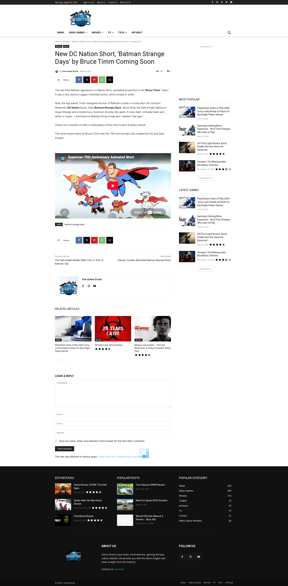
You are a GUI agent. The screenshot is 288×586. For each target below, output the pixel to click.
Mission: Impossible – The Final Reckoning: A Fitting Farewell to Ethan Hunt (152, 348)
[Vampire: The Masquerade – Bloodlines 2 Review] (187, 165)
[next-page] (62, 362)
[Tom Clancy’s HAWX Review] (125, 489)
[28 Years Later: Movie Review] (113, 328)
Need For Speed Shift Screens (151, 500)
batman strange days (74, 224)
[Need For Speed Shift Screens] (125, 504)
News (66, 46)
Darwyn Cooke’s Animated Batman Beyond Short (144, 260)
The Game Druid (70, 71)
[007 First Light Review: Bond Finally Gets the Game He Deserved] (187, 147)
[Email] (109, 79)
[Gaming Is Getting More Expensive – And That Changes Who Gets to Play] (187, 130)
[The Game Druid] (57, 71)
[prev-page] (57, 362)
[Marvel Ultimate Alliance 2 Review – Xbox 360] (125, 520)
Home (58, 41)
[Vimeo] (226, 2)
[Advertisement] (169, 17)
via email (119, 569)
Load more (205, 178)
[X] (222, 2)
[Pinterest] (94, 79)
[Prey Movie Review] (63, 520)
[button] (229, 32)
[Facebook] (212, 2)
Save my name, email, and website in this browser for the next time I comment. (102, 441)
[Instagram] (217, 2)
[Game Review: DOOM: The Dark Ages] (63, 489)
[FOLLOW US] (206, 551)
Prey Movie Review (84, 516)
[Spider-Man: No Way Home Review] (63, 504)
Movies (66, 41)
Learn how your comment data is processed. (122, 456)
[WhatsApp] (102, 79)
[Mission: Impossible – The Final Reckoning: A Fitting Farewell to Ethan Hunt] (152, 328)
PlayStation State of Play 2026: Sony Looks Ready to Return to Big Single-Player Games (72, 348)
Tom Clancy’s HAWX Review (150, 484)
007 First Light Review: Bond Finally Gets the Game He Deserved (212, 146)
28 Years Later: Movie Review (108, 345)
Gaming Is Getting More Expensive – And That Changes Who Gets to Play (213, 129)
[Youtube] (231, 2)
